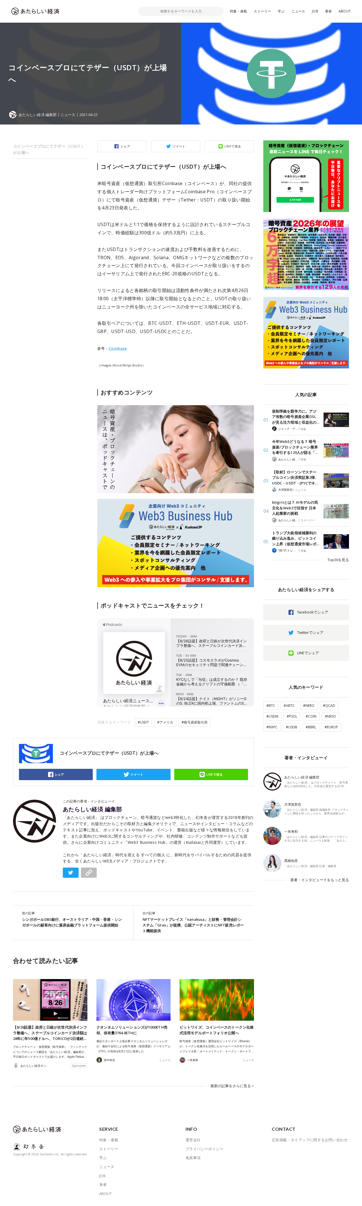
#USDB (291, 727)
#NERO (308, 705)
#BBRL (311, 727)
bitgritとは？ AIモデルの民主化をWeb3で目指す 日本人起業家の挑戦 (295, 508)
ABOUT (345, 11)
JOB (315, 11)
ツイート (179, 146)
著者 (328, 11)
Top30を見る (338, 559)
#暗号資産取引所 (195, 722)
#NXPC (271, 727)
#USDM (272, 716)
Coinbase (118, 348)
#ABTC (289, 705)
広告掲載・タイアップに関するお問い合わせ (310, 1139)
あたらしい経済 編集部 (92, 809)
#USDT (143, 722)
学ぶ (281, 11)
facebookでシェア (312, 612)
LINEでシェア (308, 652)
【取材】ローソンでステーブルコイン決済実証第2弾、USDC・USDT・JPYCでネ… (295, 477)
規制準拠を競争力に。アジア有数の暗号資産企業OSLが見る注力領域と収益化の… (295, 417)
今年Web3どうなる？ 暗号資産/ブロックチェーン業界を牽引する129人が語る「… (295, 447)
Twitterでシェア (310, 632)
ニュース (298, 11)
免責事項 (193, 1157)
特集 (303, 429)
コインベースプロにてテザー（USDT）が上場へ (49, 149)
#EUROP (331, 727)
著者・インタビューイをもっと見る (319, 879)
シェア (125, 146)
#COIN (311, 716)
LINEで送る (233, 146)
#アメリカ (165, 722)
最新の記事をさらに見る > (232, 1085)
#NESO (330, 716)
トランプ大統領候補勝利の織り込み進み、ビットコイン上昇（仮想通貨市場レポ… (295, 538)
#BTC (270, 705)
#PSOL (292, 716)
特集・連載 (238, 11)
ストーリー (262, 11)
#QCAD (329, 705)
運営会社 (193, 1139)
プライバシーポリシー (204, 1148)
